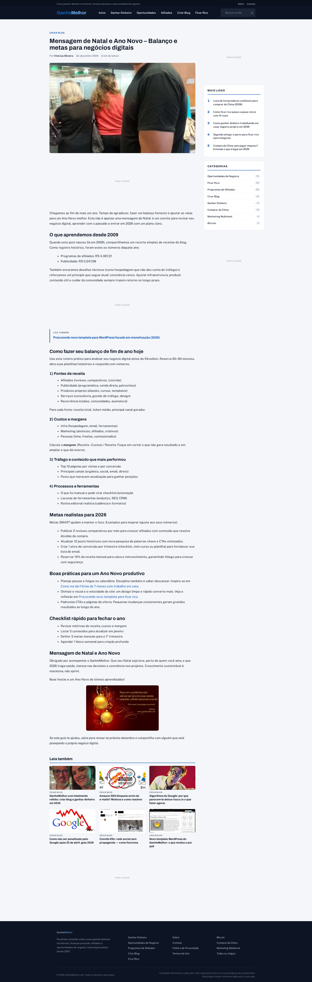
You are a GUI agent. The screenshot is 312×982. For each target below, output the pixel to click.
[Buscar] (252, 12)
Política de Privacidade (185, 948)
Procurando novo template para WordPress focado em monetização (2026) (106, 337)
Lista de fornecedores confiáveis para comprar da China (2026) (235, 102)
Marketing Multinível (219, 216)
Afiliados (166, 12)
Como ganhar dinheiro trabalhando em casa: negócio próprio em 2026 (236, 125)
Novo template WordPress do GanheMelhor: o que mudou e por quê (170, 843)
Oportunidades (146, 12)
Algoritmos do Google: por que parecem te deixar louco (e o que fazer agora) (170, 799)
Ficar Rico (201, 12)
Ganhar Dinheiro (121, 12)
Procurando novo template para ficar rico (108, 597)
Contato (251, 4)
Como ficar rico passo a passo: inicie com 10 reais (234, 113)
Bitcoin (211, 223)
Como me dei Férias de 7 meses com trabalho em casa (99, 586)
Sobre (241, 4)
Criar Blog (183, 12)
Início (102, 12)
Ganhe (71, 12)
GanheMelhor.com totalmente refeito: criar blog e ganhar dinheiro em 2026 (72, 799)
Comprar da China (218, 209)
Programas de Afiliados (221, 189)
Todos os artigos (226, 953)
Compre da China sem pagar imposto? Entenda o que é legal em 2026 (235, 147)
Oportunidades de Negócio (223, 176)
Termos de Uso (180, 953)
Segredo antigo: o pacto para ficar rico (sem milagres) (236, 136)
